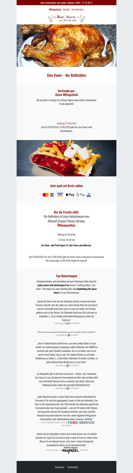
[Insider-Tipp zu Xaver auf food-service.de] (81, 422)
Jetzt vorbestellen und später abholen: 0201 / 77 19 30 (65, 2)
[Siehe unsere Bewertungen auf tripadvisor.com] (68, 323)
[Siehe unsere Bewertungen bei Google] (68, 334)
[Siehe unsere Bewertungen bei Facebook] (67, 388)
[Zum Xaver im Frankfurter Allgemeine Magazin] (70, 449)
